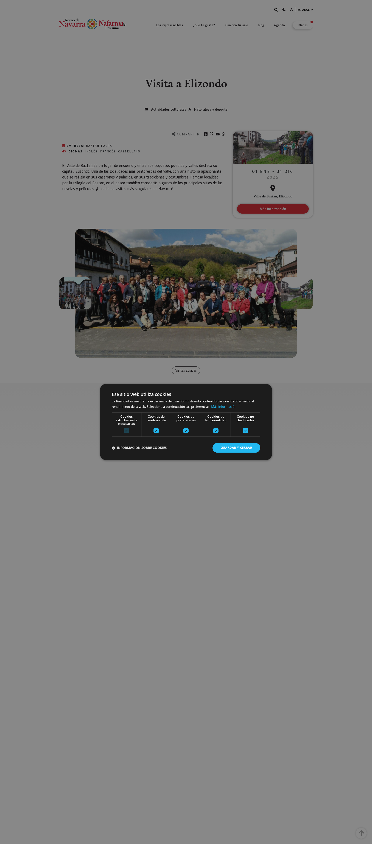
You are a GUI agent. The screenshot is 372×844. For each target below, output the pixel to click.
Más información (223, 407)
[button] (139, 448)
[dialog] (186, 422)
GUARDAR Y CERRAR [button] (236, 448)
